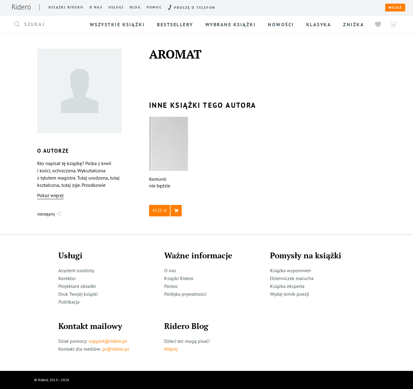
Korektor (67, 278)
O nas (95, 7)
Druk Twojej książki (78, 294)
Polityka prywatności (185, 294)
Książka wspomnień (290, 270)
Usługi (116, 7)
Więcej (170, 349)
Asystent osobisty (76, 270)
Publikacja (69, 302)
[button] (49, 24)
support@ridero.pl (108, 341)
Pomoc (154, 7)
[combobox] (49, 24)
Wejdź (395, 7)
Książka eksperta (287, 286)
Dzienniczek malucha (292, 278)
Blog (135, 7)
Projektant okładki (77, 286)
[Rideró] (21, 7)
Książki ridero (66, 7)
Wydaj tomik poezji (289, 294)
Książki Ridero (178, 278)
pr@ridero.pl (115, 349)
